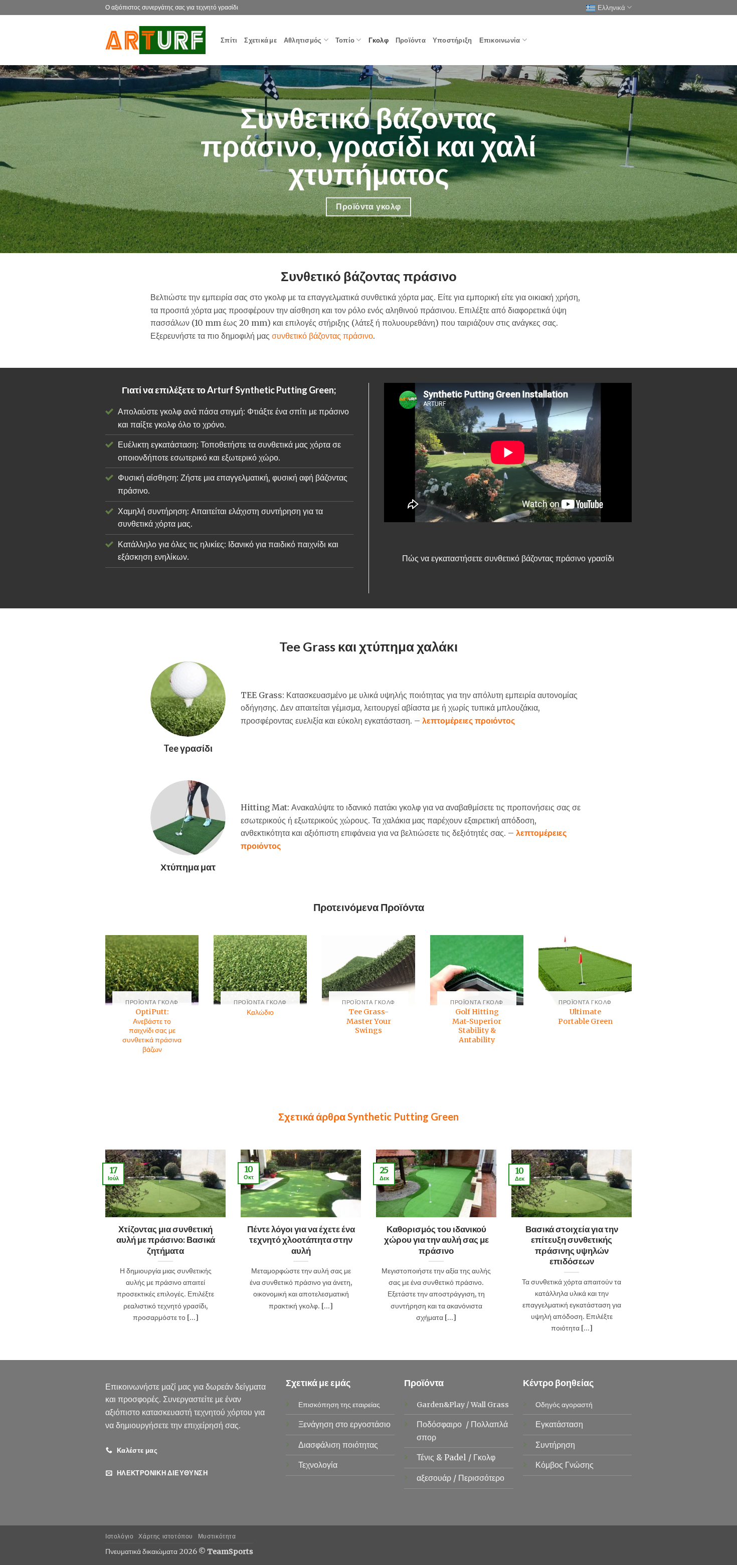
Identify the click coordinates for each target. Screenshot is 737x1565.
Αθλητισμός (303, 40)
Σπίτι (229, 40)
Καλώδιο (260, 1012)
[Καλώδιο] (260, 970)
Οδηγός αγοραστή (564, 1404)
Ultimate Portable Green (585, 1016)
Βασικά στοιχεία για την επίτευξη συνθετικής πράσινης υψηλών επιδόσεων (571, 1245)
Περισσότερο (481, 1478)
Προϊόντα (411, 40)
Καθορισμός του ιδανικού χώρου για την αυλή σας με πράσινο (436, 1240)
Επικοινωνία (499, 40)
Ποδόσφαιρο (440, 1424)
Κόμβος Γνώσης (564, 1465)
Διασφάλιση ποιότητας (338, 1445)
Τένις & (430, 1457)
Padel (456, 1457)
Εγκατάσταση (559, 1424)
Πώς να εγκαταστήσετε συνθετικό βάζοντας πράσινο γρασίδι (508, 558)
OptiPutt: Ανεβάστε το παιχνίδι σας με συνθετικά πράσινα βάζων (151, 1030)
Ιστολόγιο (119, 1536)
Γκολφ (378, 40)
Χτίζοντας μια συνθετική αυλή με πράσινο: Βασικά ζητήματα (165, 1240)
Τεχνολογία (317, 1465)
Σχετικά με (260, 40)
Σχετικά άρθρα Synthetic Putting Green (368, 1116)
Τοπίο (344, 40)
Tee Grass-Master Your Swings (368, 1021)
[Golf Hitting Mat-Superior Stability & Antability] (476, 970)
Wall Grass (490, 1404)
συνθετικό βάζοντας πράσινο (322, 336)
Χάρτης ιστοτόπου (165, 1536)
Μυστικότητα (217, 1536)
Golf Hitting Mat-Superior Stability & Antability (476, 1025)
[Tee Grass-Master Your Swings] (368, 970)
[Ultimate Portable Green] (585, 970)
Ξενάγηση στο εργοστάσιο (344, 1424)
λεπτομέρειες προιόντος (468, 721)
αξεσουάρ (435, 1478)
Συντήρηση (555, 1445)
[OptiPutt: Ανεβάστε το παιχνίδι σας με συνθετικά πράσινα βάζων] (152, 970)
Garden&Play (441, 1404)
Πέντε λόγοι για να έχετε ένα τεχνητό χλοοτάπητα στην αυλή (301, 1240)
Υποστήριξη (452, 40)
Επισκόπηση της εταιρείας (339, 1404)
